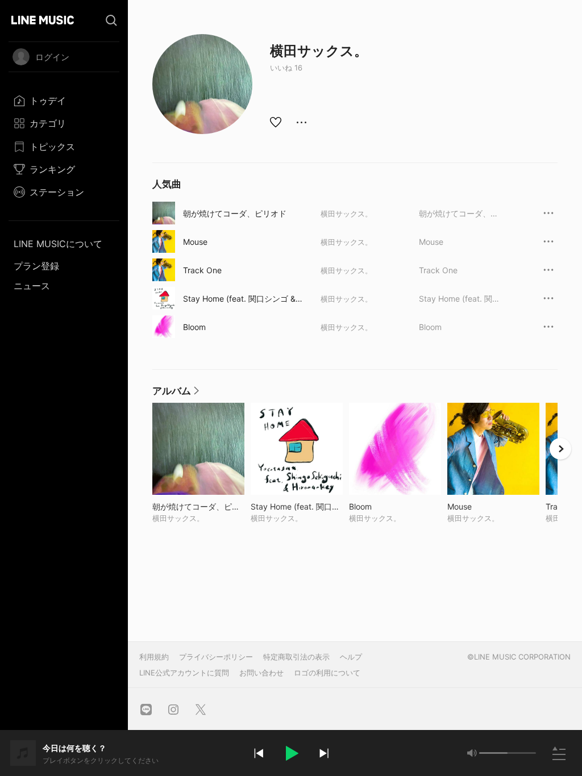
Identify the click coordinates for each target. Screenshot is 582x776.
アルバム (176, 394)
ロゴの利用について (327, 672)
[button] (291, 753)
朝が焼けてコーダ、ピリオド (234, 213)
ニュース (32, 285)
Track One (202, 270)
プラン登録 (36, 266)
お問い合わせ (261, 672)
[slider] (493, 753)
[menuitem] (64, 100)
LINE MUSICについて (58, 243)
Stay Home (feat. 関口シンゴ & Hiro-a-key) (243, 299)
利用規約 (154, 656)
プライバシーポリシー (216, 656)
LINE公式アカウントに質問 (184, 672)
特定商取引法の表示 (296, 656)
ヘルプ (351, 656)
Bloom (194, 327)
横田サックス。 (346, 213)
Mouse (195, 242)
